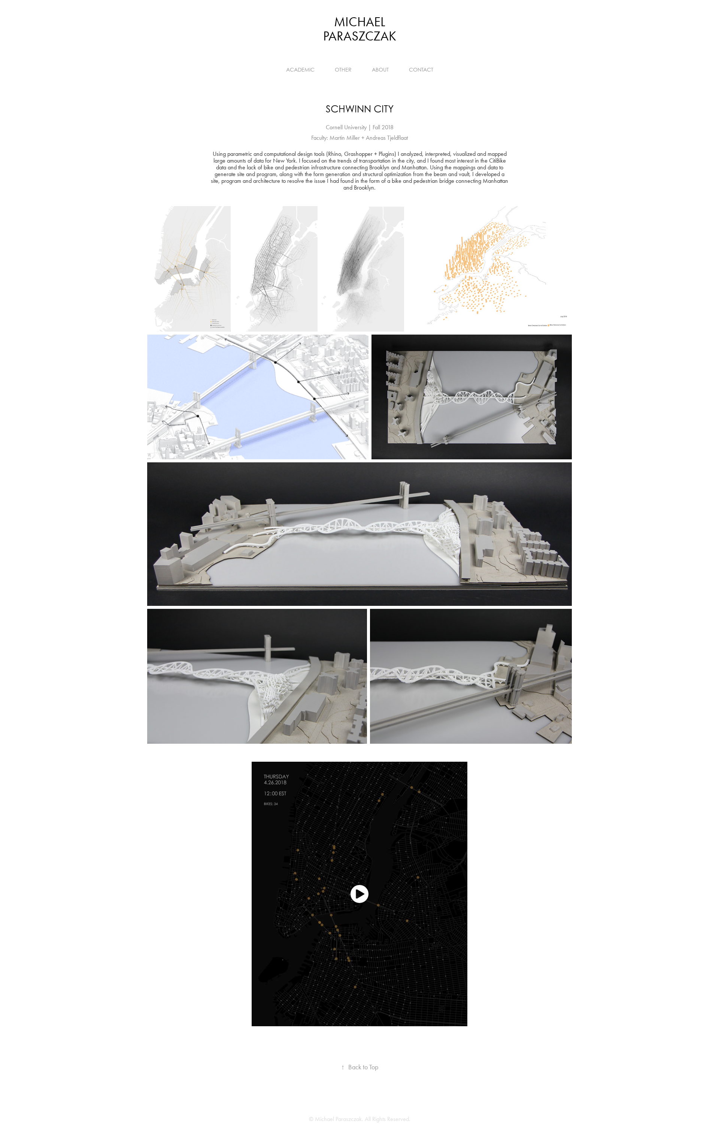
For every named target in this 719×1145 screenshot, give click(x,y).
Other (343, 69)
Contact (421, 69)
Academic (300, 69)
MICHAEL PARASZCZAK (359, 29)
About (380, 69)
